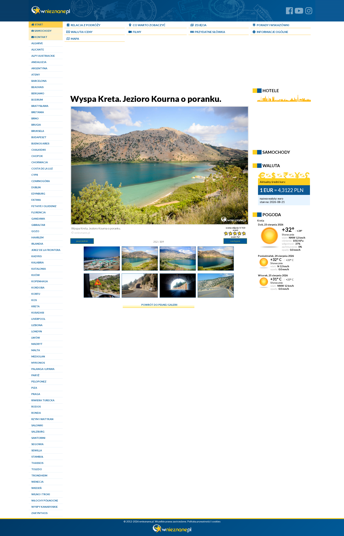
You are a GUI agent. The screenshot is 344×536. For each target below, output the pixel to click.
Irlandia (37, 243)
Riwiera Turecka (42, 400)
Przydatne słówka (210, 31)
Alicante (37, 49)
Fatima (36, 199)
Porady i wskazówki (273, 25)
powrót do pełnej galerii (159, 304)
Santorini (38, 437)
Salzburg (37, 431)
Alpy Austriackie (43, 55)
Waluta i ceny (81, 31)
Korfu (35, 293)
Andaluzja (38, 62)
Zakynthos (39, 513)
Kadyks (36, 256)
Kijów (35, 275)
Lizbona (36, 325)
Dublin (36, 187)
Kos (34, 300)
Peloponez (38, 381)
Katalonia (38, 268)
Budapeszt (38, 137)
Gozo (35, 231)
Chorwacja (39, 162)
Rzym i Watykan (42, 419)
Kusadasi (37, 312)
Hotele (270, 90)
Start (38, 24)
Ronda (36, 412)
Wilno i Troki (40, 494)
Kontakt (40, 36)
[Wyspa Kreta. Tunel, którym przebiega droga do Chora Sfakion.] (140, 296)
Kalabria (37, 262)
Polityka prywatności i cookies (204, 521)
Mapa (75, 38)
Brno (35, 118)
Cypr (34, 174)
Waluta (271, 165)
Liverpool (38, 318)
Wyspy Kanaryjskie (44, 506)
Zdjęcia (200, 25)
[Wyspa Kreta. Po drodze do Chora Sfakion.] (102, 296)
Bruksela (37, 130)
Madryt (36, 343)
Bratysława (39, 105)
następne (235, 240)
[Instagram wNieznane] (308, 12)
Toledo (36, 469)
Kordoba (37, 287)
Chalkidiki (38, 149)
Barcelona (39, 80)
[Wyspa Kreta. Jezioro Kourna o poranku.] (140, 269)
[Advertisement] (158, 69)
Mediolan (38, 356)
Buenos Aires (40, 143)
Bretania (37, 112)
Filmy (137, 31)
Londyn (36, 331)
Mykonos (38, 362)
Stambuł (37, 456)
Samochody (42, 30)
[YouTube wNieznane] (299, 12)
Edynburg (38, 193)
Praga (35, 394)
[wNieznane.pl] (172, 531)
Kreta (35, 306)
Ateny (35, 74)
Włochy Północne (44, 500)
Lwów (35, 337)
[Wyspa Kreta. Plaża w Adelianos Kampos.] (102, 269)
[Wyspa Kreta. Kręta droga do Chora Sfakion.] (216, 296)
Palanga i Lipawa (42, 368)
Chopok (37, 155)
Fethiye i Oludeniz (43, 206)
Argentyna (39, 68)
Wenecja (37, 481)
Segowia (37, 444)
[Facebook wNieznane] (289, 12)
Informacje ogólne (272, 31)
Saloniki (37, 425)
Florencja (38, 212)
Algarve (37, 43)
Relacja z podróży (85, 25)
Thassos (37, 462)
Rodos (36, 406)
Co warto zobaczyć (149, 25)
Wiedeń (36, 487)
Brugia (36, 124)
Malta (35, 350)
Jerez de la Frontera (45, 249)
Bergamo (37, 93)
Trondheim (39, 475)
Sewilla (36, 450)
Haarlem (37, 237)
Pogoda (271, 214)
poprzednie (82, 240)
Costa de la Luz (42, 168)
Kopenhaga (39, 281)
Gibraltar (38, 224)
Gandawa (38, 218)
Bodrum (37, 99)
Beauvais (37, 87)
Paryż (35, 375)
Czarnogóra (40, 181)
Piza (34, 387)
